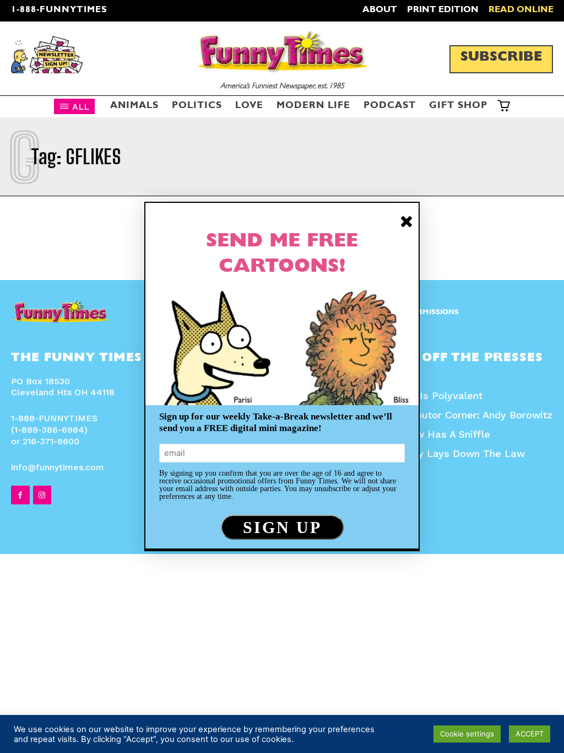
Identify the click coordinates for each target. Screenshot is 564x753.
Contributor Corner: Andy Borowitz (469, 415)
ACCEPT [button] (530, 733)
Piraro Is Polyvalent (434, 395)
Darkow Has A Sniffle (438, 434)
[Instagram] (42, 495)
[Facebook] (20, 495)
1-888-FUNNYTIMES (59, 10)
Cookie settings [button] (467, 733)
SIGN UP (282, 527)
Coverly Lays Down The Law (456, 453)
